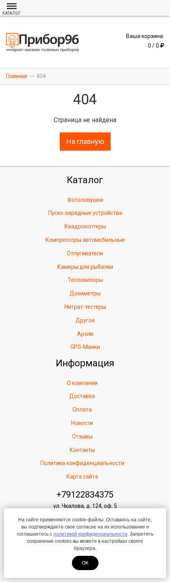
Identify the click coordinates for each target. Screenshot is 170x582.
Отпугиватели (85, 253)
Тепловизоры (85, 280)
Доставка (82, 396)
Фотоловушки (85, 200)
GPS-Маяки (85, 347)
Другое (85, 320)
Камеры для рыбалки (85, 267)
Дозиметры (85, 293)
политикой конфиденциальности (90, 534)
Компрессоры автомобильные (85, 240)
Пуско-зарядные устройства (85, 213)
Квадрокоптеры (85, 226)
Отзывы (82, 436)
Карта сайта (82, 476)
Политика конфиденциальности (82, 463)
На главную (85, 141)
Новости (82, 423)
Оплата (82, 409)
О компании (82, 383)
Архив (85, 334)
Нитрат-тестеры (85, 307)
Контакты (82, 450)
